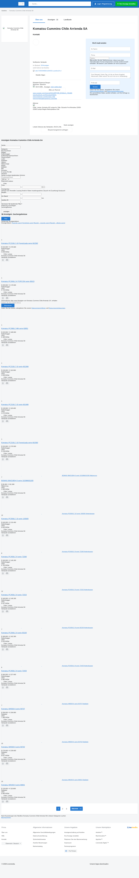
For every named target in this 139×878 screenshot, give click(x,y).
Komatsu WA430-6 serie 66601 (13, 785)
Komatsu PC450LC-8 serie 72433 (14, 671)
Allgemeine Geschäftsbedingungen (44, 832)
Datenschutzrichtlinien (97, 91)
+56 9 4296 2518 (56, 87)
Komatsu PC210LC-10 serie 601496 (14, 405)
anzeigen (6, 211)
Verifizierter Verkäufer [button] (40, 62)
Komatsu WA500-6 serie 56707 (13, 709)
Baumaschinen (6, 817)
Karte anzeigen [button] (69, 125)
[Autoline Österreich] (9, 4)
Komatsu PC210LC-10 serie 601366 (14, 367)
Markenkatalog (38, 846)
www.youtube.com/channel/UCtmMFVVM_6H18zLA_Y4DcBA (52, 93)
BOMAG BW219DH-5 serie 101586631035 (17, 481)
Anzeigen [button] (47, 87)
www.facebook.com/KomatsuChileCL (44, 95)
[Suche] (30, 4)
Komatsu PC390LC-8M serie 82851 (14, 328)
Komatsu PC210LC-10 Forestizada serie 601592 (19, 243)
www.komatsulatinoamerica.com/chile (45, 98)
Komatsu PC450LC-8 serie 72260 (14, 557)
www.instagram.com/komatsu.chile (44, 97)
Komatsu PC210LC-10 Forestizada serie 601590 (19, 443)
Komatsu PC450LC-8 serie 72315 (14, 595)
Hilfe (3, 836)
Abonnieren (8, 305)
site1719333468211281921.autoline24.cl (48, 71)
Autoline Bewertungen (40, 843)
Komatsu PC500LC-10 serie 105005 (14, 519)
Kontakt (4, 839)
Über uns (4, 832)
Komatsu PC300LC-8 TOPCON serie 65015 (17, 281)
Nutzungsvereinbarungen (115, 91)
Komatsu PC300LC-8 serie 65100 (14, 633)
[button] (40, 75)
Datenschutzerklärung (40, 836)
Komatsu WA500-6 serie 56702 (13, 747)
